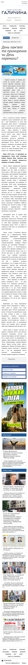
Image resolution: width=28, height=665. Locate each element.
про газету (24, 1)
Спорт (21, 30)
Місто (4, 26)
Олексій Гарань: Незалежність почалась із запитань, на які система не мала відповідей (13, 488)
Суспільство (12, 26)
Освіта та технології (14, 33)
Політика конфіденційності (13, 663)
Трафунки (8, 30)
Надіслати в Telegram (9, 373)
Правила (24, 663)
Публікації (6, 38)
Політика (22, 26)
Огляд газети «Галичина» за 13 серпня (13, 633)
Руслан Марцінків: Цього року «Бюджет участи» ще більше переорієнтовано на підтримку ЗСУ (13, 605)
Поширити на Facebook (9, 376)
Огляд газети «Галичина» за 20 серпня (13, 549)
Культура (14, 28)
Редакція (11, 359)
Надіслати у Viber (8, 369)
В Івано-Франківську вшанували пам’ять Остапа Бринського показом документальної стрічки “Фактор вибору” (13, 454)
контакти (24, 3)
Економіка (6, 28)
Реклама (9, 20)
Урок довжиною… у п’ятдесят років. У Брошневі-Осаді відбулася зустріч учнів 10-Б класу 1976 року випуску (13, 577)
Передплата (18, 20)
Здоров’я (22, 28)
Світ (15, 30)
